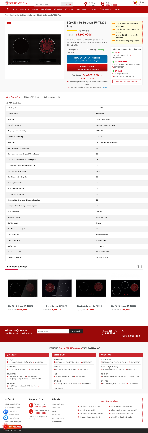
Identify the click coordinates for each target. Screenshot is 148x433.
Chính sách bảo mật (12, 418)
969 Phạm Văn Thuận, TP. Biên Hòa (114, 376)
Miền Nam (106, 355)
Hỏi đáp (54, 411)
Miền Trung (60, 355)
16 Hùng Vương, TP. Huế (64, 376)
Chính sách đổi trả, (11, 411)
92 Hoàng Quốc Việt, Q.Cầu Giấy (20, 362)
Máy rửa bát (46, 9)
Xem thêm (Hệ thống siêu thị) (126, 81)
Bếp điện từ (24, 9)
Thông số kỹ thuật (31, 97)
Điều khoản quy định (12, 415)
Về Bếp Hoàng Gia (58, 404)
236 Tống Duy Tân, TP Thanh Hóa (67, 362)
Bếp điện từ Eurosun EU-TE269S (54, 306)
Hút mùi (35, 9)
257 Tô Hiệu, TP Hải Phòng (18, 369)
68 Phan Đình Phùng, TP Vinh (65, 369)
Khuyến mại (106, 9)
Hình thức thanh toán (12, 408)
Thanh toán (56, 408)
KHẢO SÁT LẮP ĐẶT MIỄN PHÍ (87, 59)
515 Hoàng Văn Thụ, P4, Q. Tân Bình (115, 362)
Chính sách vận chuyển (13, 422)
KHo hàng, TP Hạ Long (17, 376)
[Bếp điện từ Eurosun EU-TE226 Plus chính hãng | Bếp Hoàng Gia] (34, 49)
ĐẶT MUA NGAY (87, 67)
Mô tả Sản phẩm (13, 97)
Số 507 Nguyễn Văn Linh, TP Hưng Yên (22, 386)
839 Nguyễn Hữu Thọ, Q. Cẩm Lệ (67, 384)
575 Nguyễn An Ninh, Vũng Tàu (113, 369)
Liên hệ (117, 9)
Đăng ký (76, 331)
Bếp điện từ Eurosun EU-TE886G (89, 306)
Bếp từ (14, 9)
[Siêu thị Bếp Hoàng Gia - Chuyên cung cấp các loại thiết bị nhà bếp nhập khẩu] (16, 3)
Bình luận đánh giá (52, 97)
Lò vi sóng (69, 9)
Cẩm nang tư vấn (58, 418)
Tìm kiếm (67, 4)
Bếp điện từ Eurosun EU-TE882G (123, 306)
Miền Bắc (12, 355)
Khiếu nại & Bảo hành (12, 404)
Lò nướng (58, 9)
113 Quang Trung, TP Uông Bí (19, 379)
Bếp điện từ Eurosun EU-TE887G (20, 306)
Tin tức (93, 9)
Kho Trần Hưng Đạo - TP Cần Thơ (114, 384)
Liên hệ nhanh (57, 422)
